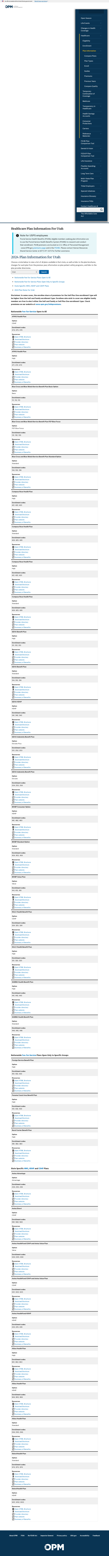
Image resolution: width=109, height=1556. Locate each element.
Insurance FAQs (87, 201)
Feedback (96, 1535)
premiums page (39, 248)
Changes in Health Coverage (88, 29)
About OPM (13, 1535)
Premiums (88, 76)
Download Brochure (22, 339)
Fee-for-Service (29, 311)
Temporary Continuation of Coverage (89, 93)
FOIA (22, 1535)
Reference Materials (87, 135)
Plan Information (89, 51)
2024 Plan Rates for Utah (24, 290)
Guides (87, 71)
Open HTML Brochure (23, 337)
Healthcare (85, 36)
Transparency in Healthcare (89, 107)
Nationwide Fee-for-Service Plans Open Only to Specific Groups (39, 281)
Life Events (85, 23)
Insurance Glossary (88, 196)
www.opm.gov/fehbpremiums (48, 304)
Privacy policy (62, 1535)
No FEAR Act (32, 1535)
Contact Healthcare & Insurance (89, 207)
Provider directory (21, 342)
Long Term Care (87, 174)
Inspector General (47, 1535)
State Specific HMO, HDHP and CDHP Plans (31, 286)
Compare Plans (90, 56)
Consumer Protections (87, 122)
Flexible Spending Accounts (88, 167)
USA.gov (73, 1535)
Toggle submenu (101, 23)
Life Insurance (86, 161)
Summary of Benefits (23, 347)
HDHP (31, 1168)
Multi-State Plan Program (87, 180)
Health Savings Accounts (89, 115)
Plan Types (88, 61)
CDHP (41, 1168)
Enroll (86, 66)
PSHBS (57, 248)
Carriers (86, 129)
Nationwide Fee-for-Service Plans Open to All (32, 277)
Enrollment (87, 46)
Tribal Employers (87, 186)
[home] (13, 6)
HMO (26, 1168)
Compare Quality (91, 86)
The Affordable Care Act (89, 215)
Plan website (19, 344)
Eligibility (86, 41)
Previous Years (90, 81)
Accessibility (84, 1535)
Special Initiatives (88, 191)
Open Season (86, 18)
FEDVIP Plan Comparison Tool (87, 155)
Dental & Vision (87, 148)
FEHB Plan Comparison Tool (87, 142)
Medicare (86, 101)
